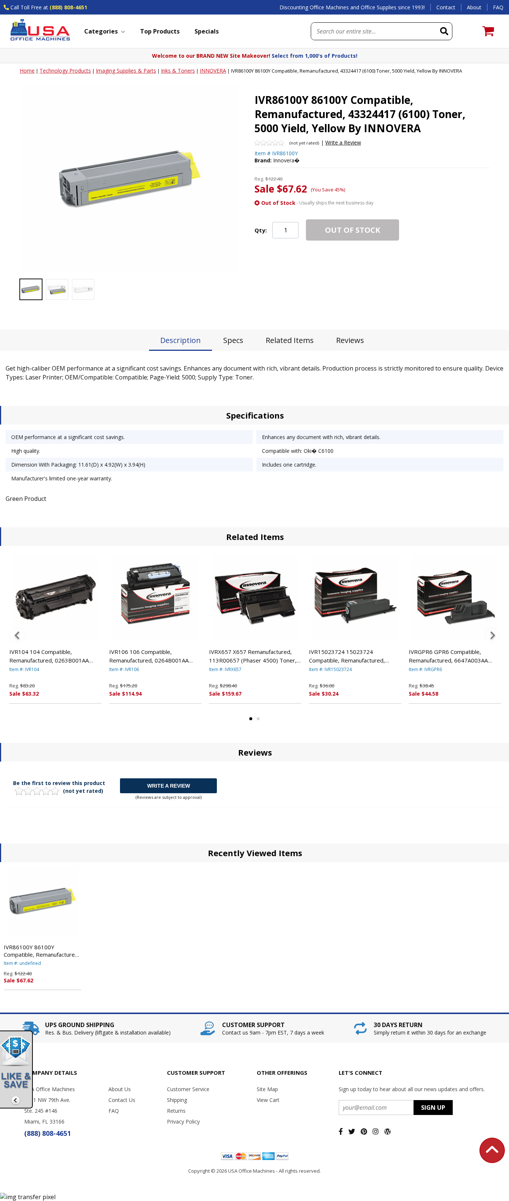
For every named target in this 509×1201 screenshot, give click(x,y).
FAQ (498, 7)
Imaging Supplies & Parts (126, 70)
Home (27, 70)
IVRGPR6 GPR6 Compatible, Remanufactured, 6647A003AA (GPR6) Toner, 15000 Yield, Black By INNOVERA (451, 656)
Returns (176, 1110)
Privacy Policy (183, 1121)
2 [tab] (258, 718)
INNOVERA (213, 70)
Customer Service (188, 1089)
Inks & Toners (178, 70)
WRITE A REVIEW (168, 786)
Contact (445, 7)
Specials (207, 31)
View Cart (268, 1099)
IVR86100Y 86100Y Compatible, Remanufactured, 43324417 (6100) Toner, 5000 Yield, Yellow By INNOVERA (42, 950)
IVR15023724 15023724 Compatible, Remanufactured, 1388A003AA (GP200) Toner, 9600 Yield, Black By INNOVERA (354, 656)
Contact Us (121, 1099)
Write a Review (343, 142)
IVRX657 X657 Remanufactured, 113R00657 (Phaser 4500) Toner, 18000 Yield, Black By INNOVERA (253, 656)
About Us (119, 1089)
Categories (101, 31)
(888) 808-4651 (68, 7)
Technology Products (65, 70)
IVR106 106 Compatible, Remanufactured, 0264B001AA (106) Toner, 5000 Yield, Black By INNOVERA (152, 656)
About (474, 7)
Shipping (177, 1099)
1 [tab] (250, 718)
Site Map (267, 1089)
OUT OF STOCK (352, 230)
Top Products (160, 31)
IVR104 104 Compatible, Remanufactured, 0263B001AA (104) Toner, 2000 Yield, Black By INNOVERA (52, 656)
